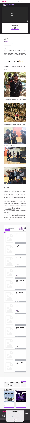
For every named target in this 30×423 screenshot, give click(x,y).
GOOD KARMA (18, 245)
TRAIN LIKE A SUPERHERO (20, 327)
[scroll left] (24, 378)
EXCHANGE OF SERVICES (20, 339)
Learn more (17, 384)
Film (4, 43)
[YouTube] (3, 414)
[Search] (11, 1)
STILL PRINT (18, 268)
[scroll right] (25, 389)
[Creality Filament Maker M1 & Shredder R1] (9, 396)
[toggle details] (14, 407)
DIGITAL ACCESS (18, 257)
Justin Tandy (4, 5)
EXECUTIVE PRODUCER (19, 362)
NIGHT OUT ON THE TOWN (20, 315)
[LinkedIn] (5, 414)
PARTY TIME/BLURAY (19, 292)
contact (7, 41)
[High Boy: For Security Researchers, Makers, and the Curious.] (21, 396)
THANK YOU (18, 233)
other (12, 43)
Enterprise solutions (26, 414)
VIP (16, 350)
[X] (2, 414)
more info (5, 41)
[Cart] (23, 1)
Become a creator (26, 413)
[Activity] (24, 1)
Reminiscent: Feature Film (8, 4)
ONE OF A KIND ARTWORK (20, 280)
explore (18, 390)
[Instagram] (4, 414)
